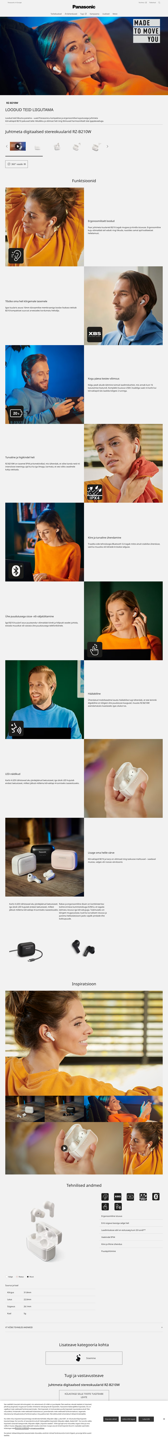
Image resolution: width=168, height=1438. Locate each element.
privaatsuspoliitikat (37, 1428)
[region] (84, 1419)
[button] (37, 146)
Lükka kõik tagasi (128, 1419)
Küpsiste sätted (111, 1419)
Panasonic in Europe (15, 2)
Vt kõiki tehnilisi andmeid (19, 1327)
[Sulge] (164, 1419)
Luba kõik (146, 1419)
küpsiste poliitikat (21, 1428)
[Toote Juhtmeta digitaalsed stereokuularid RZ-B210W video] (18, 146)
